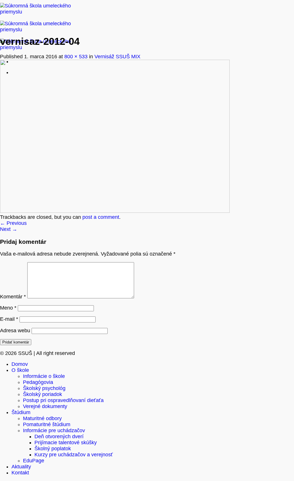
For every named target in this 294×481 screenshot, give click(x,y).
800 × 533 (76, 56)
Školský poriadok (42, 394)
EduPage (33, 460)
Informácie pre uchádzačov (54, 430)
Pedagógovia (38, 382)
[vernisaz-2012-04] (115, 211)
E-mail (9, 319)
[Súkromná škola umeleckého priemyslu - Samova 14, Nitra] (40, 29)
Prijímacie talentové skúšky (65, 442)
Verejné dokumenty (45, 406)
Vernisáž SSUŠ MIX (117, 56)
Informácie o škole (44, 376)
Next (8, 229)
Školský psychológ (44, 388)
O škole (20, 370)
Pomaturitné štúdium (46, 424)
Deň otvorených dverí (59, 436)
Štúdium (20, 412)
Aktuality (21, 467)
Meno (8, 308)
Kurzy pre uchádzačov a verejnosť (73, 454)
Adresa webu (15, 330)
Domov (19, 364)
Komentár (13, 297)
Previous (13, 223)
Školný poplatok (52, 448)
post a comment (100, 217)
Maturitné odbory (42, 418)
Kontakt (20, 473)
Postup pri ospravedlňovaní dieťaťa (63, 400)
